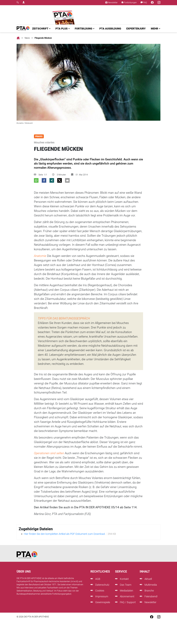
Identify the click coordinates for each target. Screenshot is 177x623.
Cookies (99, 590)
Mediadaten (126, 590)
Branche (149, 590)
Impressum (101, 596)
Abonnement (126, 596)
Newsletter (112, 2)
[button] (36, 180)
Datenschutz (102, 584)
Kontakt (124, 578)
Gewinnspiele (102, 602)
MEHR (154, 28)
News (27, 38)
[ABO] (64, 15)
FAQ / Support (127, 602)
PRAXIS (39, 136)
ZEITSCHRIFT (40, 28)
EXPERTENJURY (136, 28)
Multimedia (150, 584)
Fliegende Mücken (43, 38)
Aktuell (148, 578)
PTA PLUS (61, 28)
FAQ (145, 2)
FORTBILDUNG (83, 28)
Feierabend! (151, 596)
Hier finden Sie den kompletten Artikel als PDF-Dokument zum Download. (64, 533)
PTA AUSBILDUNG (110, 28)
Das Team (125, 584)
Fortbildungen (130, 2)
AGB (97, 578)
